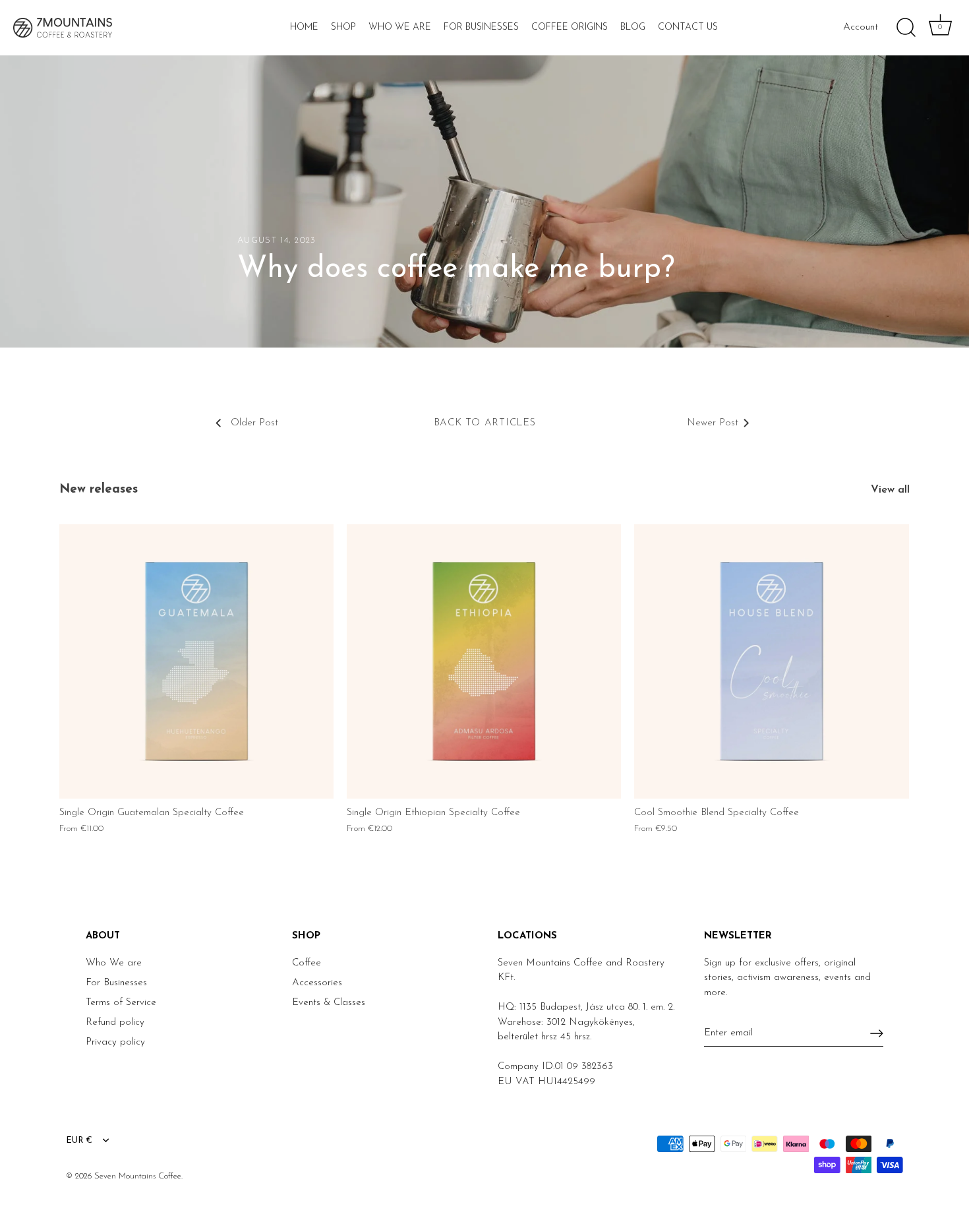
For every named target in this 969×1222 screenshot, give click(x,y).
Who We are (114, 963)
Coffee (306, 963)
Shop (343, 27)
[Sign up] (876, 1033)
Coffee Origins (569, 27)
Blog (632, 27)
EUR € (79, 1140)
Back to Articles (485, 423)
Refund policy (115, 1022)
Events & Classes (328, 1003)
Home (304, 27)
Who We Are (399, 27)
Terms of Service (121, 1003)
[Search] (905, 27)
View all (890, 490)
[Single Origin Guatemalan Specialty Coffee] (196, 661)
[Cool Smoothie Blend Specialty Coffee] (771, 661)
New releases (98, 489)
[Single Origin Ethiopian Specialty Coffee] (484, 661)
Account (860, 27)
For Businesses (481, 27)
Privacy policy (115, 1042)
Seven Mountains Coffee (137, 1176)
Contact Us (688, 27)
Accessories (317, 983)
